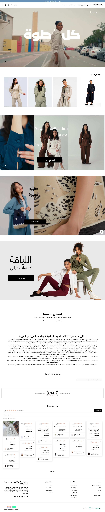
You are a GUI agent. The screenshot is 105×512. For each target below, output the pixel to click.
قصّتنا (51, 485)
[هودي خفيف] (40, 92)
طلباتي (99, 487)
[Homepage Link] (98, 5)
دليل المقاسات (74, 487)
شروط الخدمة (74, 497)
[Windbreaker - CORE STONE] (65, 92)
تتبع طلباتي (74, 492)
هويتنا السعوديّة (49, 487)
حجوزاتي (99, 490)
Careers (50, 492)
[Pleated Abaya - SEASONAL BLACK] (89, 92)
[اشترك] (43, 320)
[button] (11, 5)
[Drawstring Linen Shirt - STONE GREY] (15, 92)
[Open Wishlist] (8, 5)
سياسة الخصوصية (73, 495)
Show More (46, 433)
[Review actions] (17, 438)
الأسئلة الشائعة (74, 485)
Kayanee (14, 509)
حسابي (99, 492)
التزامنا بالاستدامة (49, 490)
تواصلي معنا (74, 490)
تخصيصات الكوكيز (97, 495)
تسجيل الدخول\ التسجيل (96, 485)
